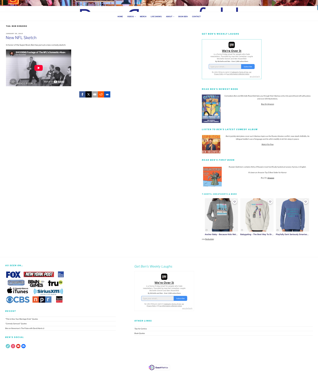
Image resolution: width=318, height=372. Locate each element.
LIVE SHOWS (156, 16)
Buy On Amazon (267, 104)
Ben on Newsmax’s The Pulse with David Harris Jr (24, 328)
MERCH (143, 16)
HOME (120, 16)
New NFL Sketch (21, 37)
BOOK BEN (183, 16)
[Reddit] (101, 94)
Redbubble (209, 239)
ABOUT (169, 16)
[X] (88, 94)
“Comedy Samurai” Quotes (16, 323)
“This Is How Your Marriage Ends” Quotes (21, 319)
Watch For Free (267, 144)
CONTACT (196, 16)
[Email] (95, 94)
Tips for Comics (140, 329)
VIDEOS (130, 16)
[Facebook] (82, 94)
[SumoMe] (107, 94)
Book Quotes (139, 333)
